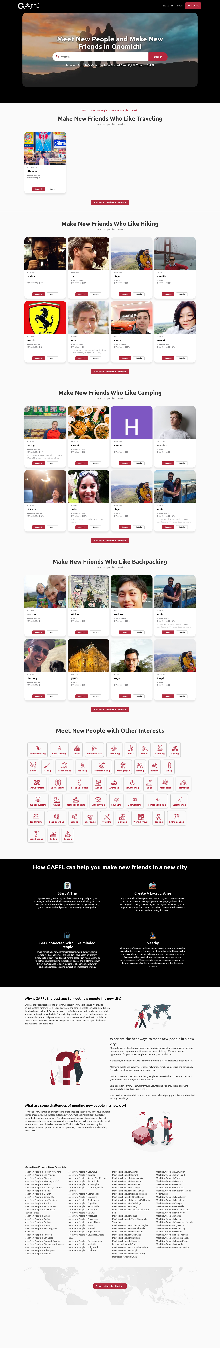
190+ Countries (94, 65)
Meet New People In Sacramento (84, 1194)
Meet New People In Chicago (38, 1178)
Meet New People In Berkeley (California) (131, 1200)
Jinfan (31, 276)
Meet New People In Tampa (37, 1247)
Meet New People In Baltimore (83, 1209)
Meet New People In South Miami (84, 1200)
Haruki (75, 445)
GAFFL (84, 110)
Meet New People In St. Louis (82, 1213)
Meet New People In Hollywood (83, 1247)
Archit (160, 509)
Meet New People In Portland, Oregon (42, 1241)
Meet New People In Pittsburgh (83, 1216)
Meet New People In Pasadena (170, 1200)
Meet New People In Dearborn (170, 1181)
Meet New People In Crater (168, 1216)
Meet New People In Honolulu (82, 1228)
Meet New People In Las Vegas (126, 1187)
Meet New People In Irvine (81, 1225)
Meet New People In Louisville (170, 1206)
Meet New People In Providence (83, 1219)
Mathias (162, 445)
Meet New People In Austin (37, 1219)
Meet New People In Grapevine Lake (172, 1238)
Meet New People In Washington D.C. (42, 1181)
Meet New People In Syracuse (170, 1225)
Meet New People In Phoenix (38, 1225)
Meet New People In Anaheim (82, 1250)
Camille (161, 276)
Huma (117, 340)
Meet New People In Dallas (37, 1216)
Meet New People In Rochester (170, 1187)
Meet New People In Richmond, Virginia (130, 1225)
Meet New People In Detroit (169, 1184)
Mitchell (32, 614)
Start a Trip (168, 5)
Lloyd (117, 276)
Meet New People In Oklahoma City (172, 1247)
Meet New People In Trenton (38, 1203)
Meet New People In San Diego (39, 1238)
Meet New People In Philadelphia (84, 1184)
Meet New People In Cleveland (170, 1175)
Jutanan (32, 509)
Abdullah (32, 171)
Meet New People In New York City (41, 1200)
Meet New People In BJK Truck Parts (173, 1209)
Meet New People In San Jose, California (43, 1187)
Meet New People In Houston (38, 1235)
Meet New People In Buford (125, 1175)
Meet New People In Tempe (169, 1203)
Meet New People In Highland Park (84, 1231)
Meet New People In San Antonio (84, 1181)
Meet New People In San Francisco (41, 1206)
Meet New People (99, 110)
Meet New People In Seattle (38, 1184)
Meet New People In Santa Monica (172, 1235)
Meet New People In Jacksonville (84, 1206)
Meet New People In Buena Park (127, 1184)
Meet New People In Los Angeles (40, 1175)
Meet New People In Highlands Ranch (129, 1194)
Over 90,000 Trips (131, 65)
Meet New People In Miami (124, 1216)
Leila (74, 509)
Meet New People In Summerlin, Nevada (174, 1222)
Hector (118, 445)
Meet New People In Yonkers (38, 1253)
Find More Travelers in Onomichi (110, 202)
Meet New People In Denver (38, 1194)
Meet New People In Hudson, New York (43, 1172)
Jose (73, 340)
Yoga (117, 678)
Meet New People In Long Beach (171, 1197)
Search (158, 56)
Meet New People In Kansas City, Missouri (88, 1178)
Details (52, 189)
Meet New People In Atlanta (38, 1191)
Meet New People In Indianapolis (40, 1250)
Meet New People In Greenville (126, 1235)
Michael (75, 614)
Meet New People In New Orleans (128, 1231)
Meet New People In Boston (38, 1222)
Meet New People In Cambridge (126, 1203)
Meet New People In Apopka (125, 1250)
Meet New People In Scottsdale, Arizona (131, 1247)
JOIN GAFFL (193, 5)
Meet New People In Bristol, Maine (172, 1241)
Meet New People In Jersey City (39, 1197)
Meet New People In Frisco (168, 1219)
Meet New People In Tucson (169, 1178)
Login (180, 5)
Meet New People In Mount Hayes (84, 1222)
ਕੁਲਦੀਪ (74, 678)
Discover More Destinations (110, 1286)
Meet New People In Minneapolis (127, 1178)
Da (72, 276)
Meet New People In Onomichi (125, 110)
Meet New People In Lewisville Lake (128, 1228)
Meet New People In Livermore (83, 1197)
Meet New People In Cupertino (83, 1203)
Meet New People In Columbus (83, 1172)
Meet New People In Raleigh (125, 1206)
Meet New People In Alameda (125, 1172)
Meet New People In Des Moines (127, 1181)
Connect (38, 189)
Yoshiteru (119, 614)
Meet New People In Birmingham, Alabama (44, 1244)
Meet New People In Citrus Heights (128, 1197)
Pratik (31, 340)
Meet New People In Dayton (169, 1231)
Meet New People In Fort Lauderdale (85, 1241)
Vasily (31, 445)
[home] (28, 6)
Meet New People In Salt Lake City (128, 1191)
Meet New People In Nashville (82, 1244)
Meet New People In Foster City (170, 1228)
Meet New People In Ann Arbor (170, 1172)
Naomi (161, 340)
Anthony (32, 678)
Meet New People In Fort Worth (170, 1213)
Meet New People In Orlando (82, 1175)
